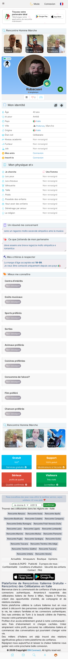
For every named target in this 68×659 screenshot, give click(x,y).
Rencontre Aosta (35, 513)
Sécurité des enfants (55, 567)
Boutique (41, 559)
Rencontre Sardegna (34, 539)
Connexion (49, 4)
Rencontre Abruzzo (16, 513)
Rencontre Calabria (33, 518)
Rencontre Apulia (52, 513)
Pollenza (40, 126)
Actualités (16, 559)
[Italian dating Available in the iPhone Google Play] (44, 575)
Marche (50, 125)
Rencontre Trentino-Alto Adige (44, 544)
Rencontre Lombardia (51, 528)
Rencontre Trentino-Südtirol (24, 549)
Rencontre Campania (54, 518)
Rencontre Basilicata (13, 518)
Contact (32, 570)
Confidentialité (9, 567)
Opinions (52, 559)
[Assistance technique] (55, 655)
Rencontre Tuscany (47, 549)
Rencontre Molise (33, 534)
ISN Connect (34, 650)
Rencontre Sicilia (53, 539)
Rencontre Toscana (19, 544)
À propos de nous (48, 563)
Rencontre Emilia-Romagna (19, 523)
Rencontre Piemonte (52, 534)
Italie (38, 121)
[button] (3, 3)
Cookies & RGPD (17, 563)
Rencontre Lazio (14, 528)
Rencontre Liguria (32, 528)
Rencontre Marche (14, 534)
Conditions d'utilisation (30, 567)
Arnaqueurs (29, 559)
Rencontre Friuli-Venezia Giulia (47, 523)
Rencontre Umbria (25, 554)
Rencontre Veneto (43, 554)
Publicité (32, 563)
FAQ (40, 570)
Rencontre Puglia (14, 539)
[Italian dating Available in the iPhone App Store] (23, 575)
